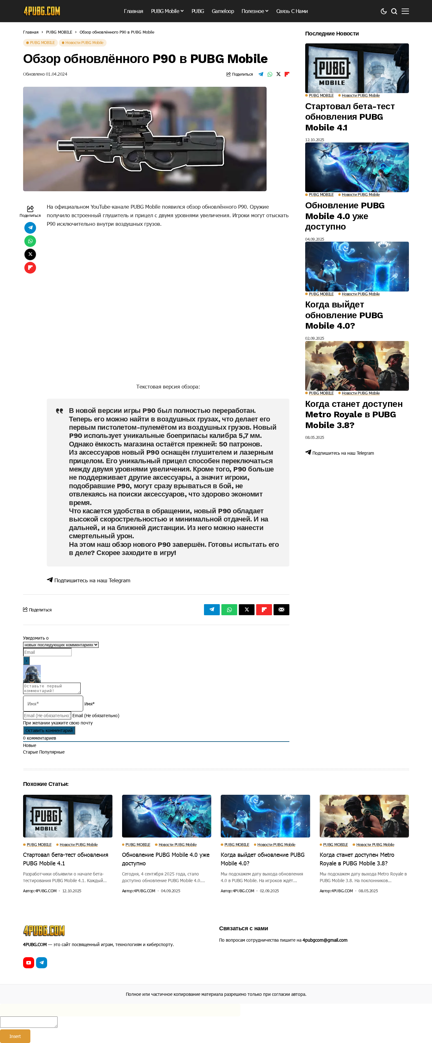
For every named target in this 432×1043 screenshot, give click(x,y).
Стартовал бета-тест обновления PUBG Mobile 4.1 (350, 117)
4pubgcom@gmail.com (325, 940)
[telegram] (41, 962)
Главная (31, 32)
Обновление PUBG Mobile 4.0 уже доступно (345, 216)
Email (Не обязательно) (95, 715)
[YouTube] (28, 962)
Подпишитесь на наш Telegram (91, 580)
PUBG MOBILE (59, 32)
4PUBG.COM (46, 890)
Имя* (89, 704)
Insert (15, 1036)
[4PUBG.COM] (42, 11)
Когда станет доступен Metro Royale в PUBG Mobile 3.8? (354, 414)
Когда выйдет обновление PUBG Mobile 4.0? (344, 315)
